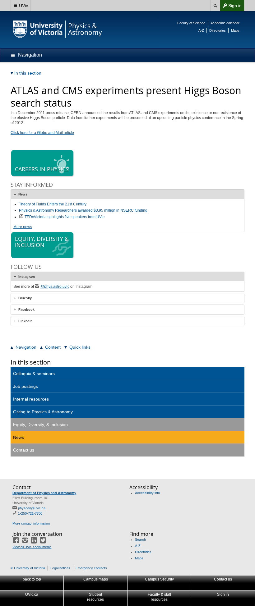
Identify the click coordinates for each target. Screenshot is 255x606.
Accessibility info (147, 493)
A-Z (201, 30)
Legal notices (60, 568)
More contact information (31, 523)
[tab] (127, 194)
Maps (235, 30)
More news (22, 227)
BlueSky (25, 298)
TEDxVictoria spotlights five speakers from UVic (64, 217)
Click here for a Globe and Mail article (42, 133)
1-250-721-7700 (30, 513)
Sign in (231, 7)
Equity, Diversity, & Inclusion (40, 424)
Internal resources (31, 399)
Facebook (26, 309)
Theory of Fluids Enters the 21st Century (52, 204)
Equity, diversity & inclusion (42, 242)
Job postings (25, 386)
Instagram (26, 276)
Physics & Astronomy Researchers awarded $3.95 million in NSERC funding (83, 210)
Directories (217, 30)
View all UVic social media (31, 547)
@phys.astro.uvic (54, 286)
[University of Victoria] (38, 29)
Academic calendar (225, 23)
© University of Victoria (28, 568)
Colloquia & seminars (34, 373)
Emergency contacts (91, 568)
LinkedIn (25, 321)
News (22, 194)
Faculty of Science (191, 23)
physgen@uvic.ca (31, 508)
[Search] (215, 5)
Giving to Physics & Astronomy (43, 411)
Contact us (23, 450)
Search (140, 539)
